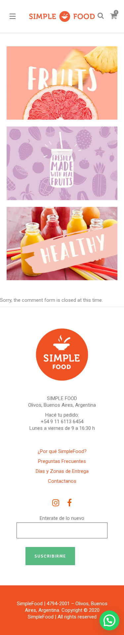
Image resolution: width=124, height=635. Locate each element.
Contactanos (62, 481)
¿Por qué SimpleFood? (62, 451)
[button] (109, 620)
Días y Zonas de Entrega (62, 471)
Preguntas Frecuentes (62, 461)
